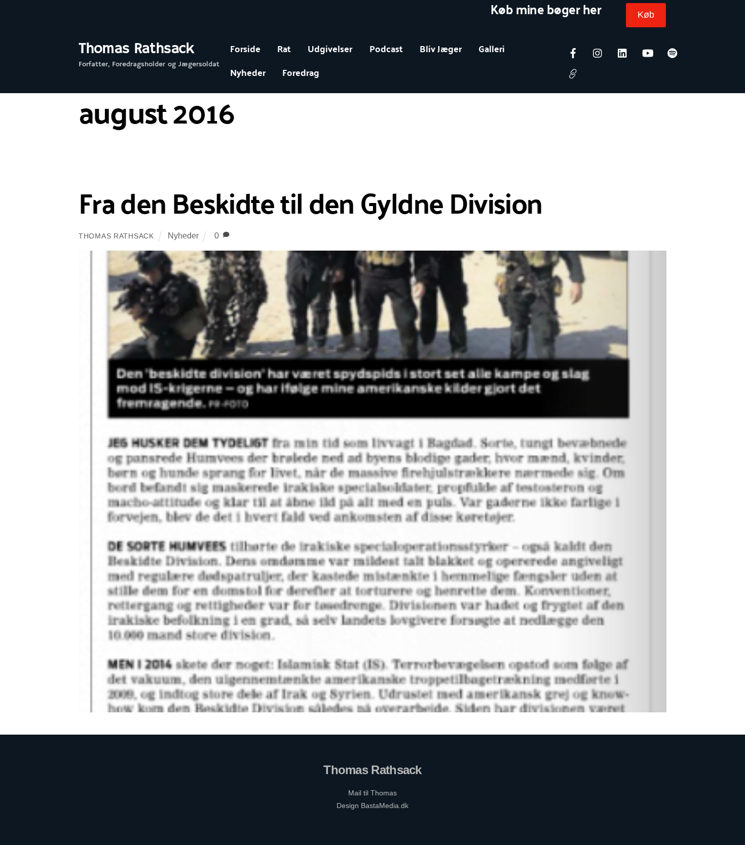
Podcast (386, 48)
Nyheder (248, 72)
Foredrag (300, 72)
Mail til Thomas (372, 793)
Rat (284, 48)
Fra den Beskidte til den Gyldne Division (310, 201)
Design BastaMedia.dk (372, 805)
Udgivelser (330, 48)
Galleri (491, 48)
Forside (245, 48)
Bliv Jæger (441, 48)
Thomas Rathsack (116, 236)
